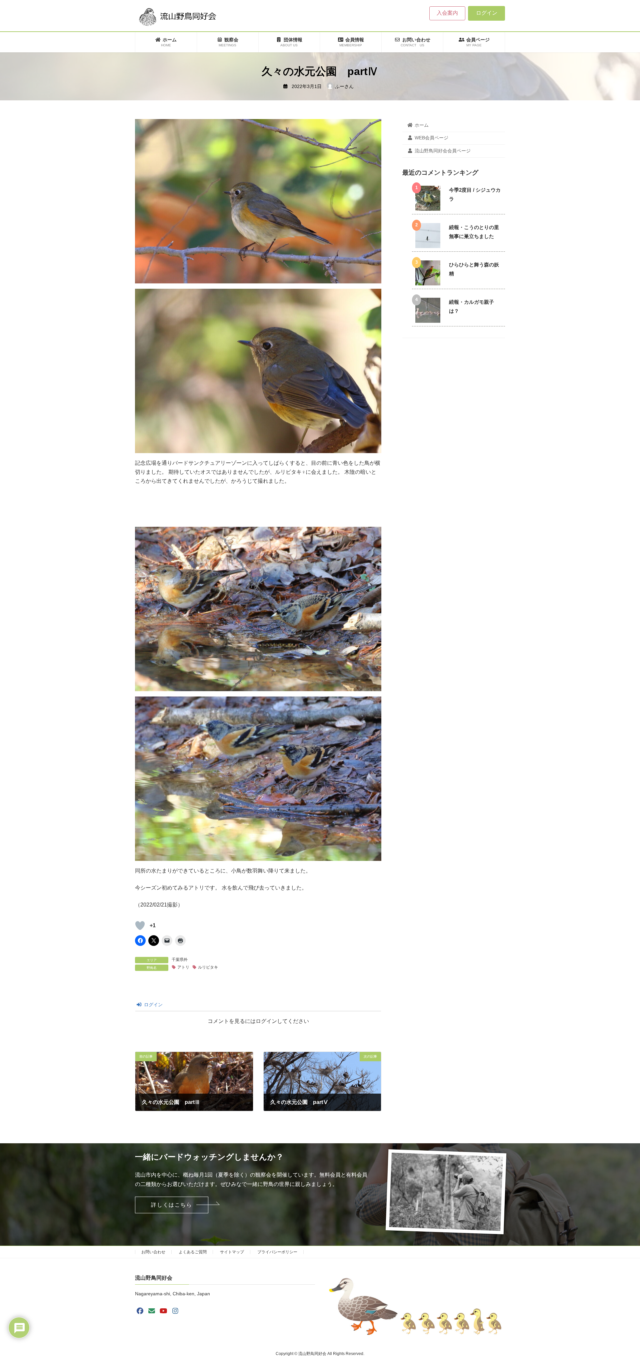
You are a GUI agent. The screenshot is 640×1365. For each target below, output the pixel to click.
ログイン (486, 13)
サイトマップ (232, 1252)
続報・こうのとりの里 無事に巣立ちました (474, 231)
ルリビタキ (208, 967)
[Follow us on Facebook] (140, 1311)
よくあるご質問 (193, 1252)
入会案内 (447, 13)
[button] (171, 1205)
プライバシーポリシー (277, 1252)
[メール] (152, 1311)
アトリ (183, 967)
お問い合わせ (153, 1252)
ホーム (422, 125)
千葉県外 (180, 959)
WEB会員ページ (431, 138)
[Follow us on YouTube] (164, 1311)
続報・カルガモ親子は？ (471, 306)
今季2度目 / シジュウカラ (475, 194)
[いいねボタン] (140, 926)
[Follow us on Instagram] (175, 1311)
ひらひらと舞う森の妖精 (474, 269)
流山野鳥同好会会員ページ (443, 150)
